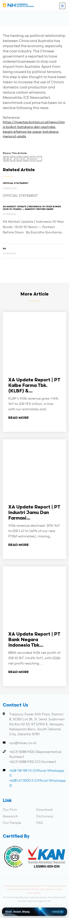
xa (4, 249)
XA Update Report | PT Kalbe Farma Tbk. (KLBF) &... (34, 386)
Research (10, 816)
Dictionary (44, 816)
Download (44, 810)
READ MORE (18, 418)
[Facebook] (6, 159)
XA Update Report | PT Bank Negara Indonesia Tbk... (34, 640)
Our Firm (10, 810)
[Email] (26, 159)
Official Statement (16, 183)
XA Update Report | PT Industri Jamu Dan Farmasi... (34, 513)
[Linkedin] (19, 159)
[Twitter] (13, 159)
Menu (62, 6)
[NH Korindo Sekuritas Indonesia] (18, 6)
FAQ (39, 823)
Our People (12, 823)
